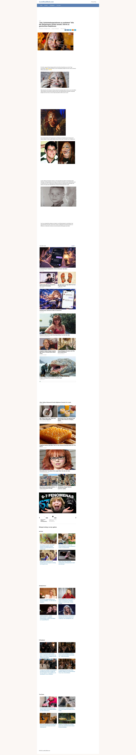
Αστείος (46, 5)
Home (41, 5)
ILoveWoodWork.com (46, 2)
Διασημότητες (42, 585)
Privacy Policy (93, 1)
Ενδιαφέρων (52, 5)
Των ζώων (59, 5)
